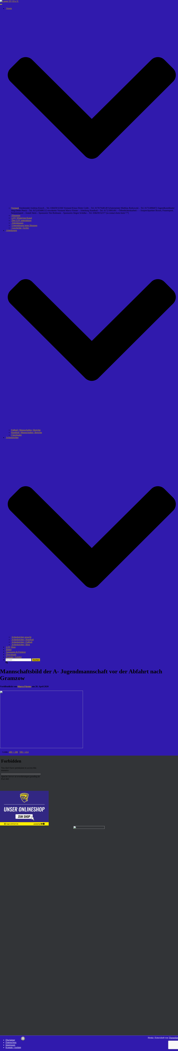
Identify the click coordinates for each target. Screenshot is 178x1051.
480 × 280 (13, 752)
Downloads (11, 654)
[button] (92, 205)
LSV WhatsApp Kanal (21, 218)
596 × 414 (24, 752)
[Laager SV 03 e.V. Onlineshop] (24, 825)
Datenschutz (11, 1042)
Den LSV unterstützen (21, 220)
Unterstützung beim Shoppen (24, 225)
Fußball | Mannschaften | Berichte (26, 430)
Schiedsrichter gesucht (21, 637)
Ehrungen (15, 215)
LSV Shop (11, 647)
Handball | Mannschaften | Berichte (26, 432)
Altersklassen (17, 223)
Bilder (9, 649)
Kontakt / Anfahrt (14, 657)
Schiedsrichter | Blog (20, 644)
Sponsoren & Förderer (16, 652)
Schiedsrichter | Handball (22, 639)
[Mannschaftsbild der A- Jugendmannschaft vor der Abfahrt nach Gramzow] (41, 747)
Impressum (10, 1045)
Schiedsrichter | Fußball (21, 642)
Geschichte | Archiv (20, 228)
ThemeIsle (173, 1038)
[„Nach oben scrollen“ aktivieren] (23, 1039)
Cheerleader (16, 435)
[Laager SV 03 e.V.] (9, 1)
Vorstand (15, 208)
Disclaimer (10, 1040)
